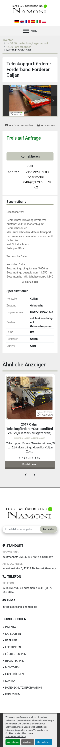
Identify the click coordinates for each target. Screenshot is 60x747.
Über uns (11, 640)
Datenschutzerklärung (16, 736)
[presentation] (26, 474)
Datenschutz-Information (23, 687)
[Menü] (26, 31)
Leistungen (13, 647)
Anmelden (48, 529)
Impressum (12, 694)
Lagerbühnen (14, 674)
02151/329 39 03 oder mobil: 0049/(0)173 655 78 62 (36, 179)
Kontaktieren (30, 156)
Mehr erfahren (43, 742)
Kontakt (11, 681)
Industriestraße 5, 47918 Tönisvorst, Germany (29, 568)
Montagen (12, 667)
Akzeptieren (12, 742)
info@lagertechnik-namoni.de (19, 606)
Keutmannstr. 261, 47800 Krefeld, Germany (27, 557)
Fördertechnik (15, 654)
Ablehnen (27, 742)
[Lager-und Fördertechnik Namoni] (30, 513)
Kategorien (13, 633)
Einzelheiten (30, 458)
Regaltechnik (14, 660)
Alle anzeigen (30, 281)
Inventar (11, 627)
